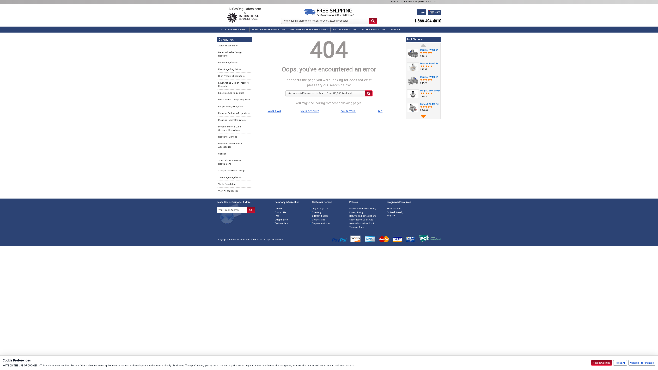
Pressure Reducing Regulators (309, 29)
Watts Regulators (227, 184)
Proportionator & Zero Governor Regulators (229, 128)
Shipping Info (282, 219)
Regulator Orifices (227, 136)
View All (395, 29)
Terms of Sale (356, 227)
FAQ (277, 216)
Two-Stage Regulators (233, 29)
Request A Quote (321, 223)
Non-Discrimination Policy (362, 208)
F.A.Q (436, 2)
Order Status (318, 219)
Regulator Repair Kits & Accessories (230, 145)
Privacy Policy (356, 212)
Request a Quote (423, 2)
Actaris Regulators (373, 29)
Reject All (620, 362)
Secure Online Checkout (361, 223)
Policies (408, 2)
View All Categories (228, 191)
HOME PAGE (274, 111)
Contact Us (396, 2)
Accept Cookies (601, 362)
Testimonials (281, 223)
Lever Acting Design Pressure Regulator (233, 85)
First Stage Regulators (229, 69)
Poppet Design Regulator (231, 106)
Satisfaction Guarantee (361, 219)
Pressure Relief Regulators (268, 29)
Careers (279, 208)
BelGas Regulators (344, 29)
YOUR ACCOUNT (310, 111)
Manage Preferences (642, 362)
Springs (222, 153)
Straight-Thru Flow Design (231, 170)
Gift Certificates (320, 216)
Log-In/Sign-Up (320, 208)
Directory (316, 212)
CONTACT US (348, 111)
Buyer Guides (393, 208)
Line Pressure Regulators (231, 93)
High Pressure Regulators (231, 76)
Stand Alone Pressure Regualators (229, 162)
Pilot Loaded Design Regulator (234, 99)
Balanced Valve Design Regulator (230, 54)
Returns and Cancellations (362, 216)
